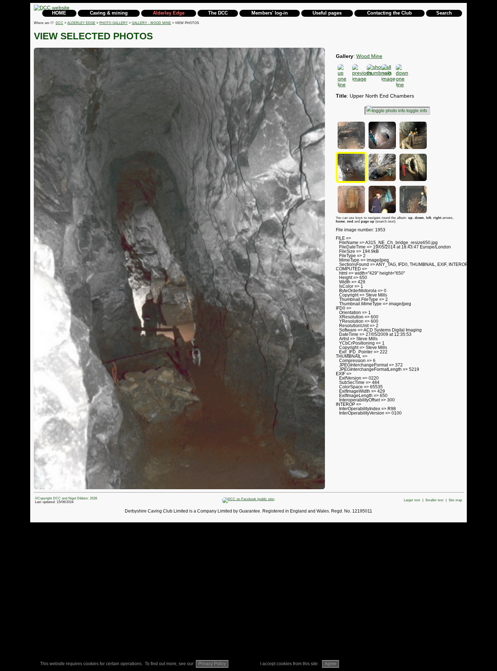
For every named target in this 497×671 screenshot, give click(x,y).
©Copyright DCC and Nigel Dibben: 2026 (66, 498)
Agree (331, 663)
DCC (59, 23)
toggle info (416, 111)
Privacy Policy (212, 663)
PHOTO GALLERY (113, 23)
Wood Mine (369, 56)
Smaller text (434, 500)
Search (444, 13)
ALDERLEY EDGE (81, 23)
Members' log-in (269, 13)
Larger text (412, 500)
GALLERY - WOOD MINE (151, 23)
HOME (59, 13)
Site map (455, 500)
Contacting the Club (389, 13)
